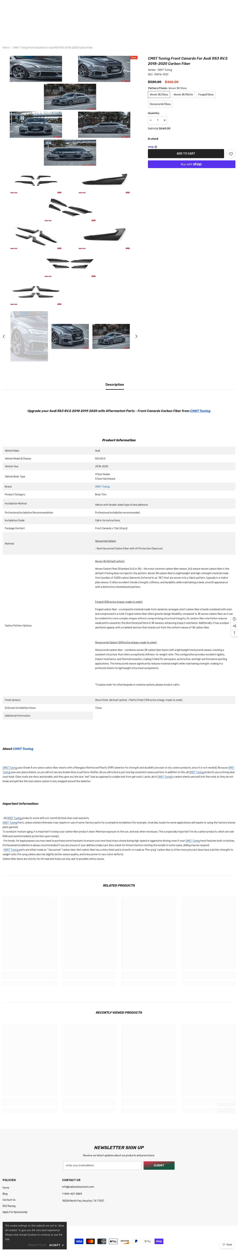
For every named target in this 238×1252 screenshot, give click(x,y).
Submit (159, 1165)
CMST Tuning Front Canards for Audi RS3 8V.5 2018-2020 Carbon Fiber (188, 61)
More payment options (191, 170)
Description (115, 385)
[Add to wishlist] (231, 153)
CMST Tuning (165, 70)
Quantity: (154, 113)
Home (6, 47)
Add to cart (186, 153)
